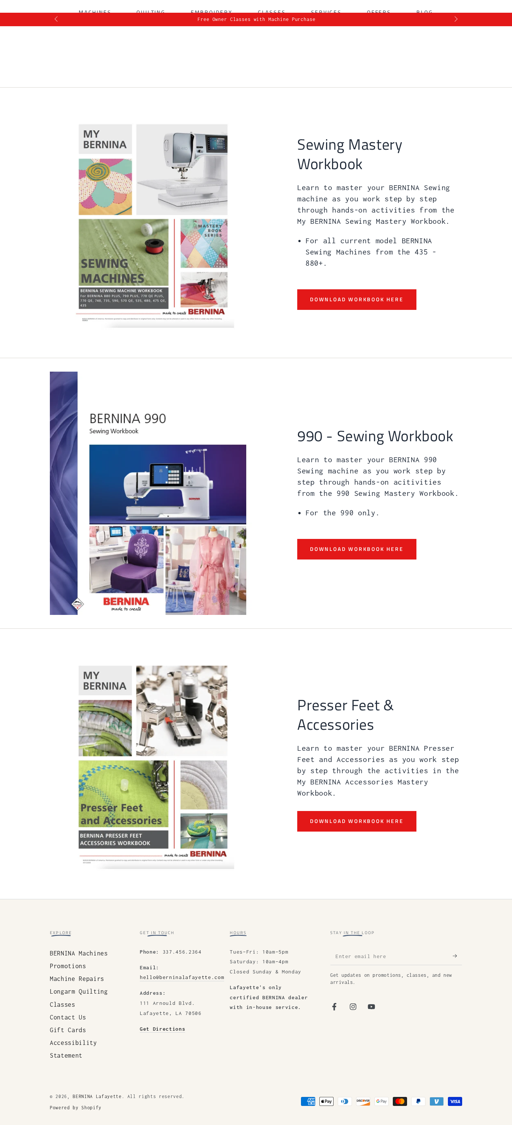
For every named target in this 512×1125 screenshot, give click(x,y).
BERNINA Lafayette (97, 1096)
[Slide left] (57, 19)
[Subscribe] (457, 956)
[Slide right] (455, 19)
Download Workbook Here (357, 299)
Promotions (68, 966)
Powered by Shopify (76, 1107)
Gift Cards (68, 1030)
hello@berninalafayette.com (182, 977)
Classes (62, 1004)
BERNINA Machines (79, 953)
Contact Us (68, 1017)
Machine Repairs (77, 978)
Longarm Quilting (79, 991)
